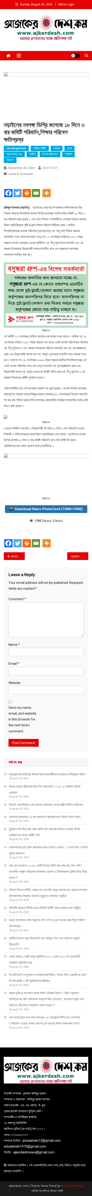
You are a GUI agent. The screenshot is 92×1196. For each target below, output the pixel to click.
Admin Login (66, 4)
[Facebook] (8, 189)
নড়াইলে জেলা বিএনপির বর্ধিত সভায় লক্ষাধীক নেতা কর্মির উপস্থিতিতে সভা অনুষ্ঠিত (79, 556)
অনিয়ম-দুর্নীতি (39, 148)
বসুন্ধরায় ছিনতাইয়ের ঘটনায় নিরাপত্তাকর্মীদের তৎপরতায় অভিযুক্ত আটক (47, 774)
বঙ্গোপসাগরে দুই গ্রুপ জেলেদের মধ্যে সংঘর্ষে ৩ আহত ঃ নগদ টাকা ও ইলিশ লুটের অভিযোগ (48, 850)
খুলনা (69, 148)
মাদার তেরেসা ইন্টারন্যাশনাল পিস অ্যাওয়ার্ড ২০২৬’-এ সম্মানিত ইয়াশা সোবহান (44, 789)
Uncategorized (16, 148)
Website (14, 683)
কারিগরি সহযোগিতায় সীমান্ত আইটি (47, 1190)
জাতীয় (32, 154)
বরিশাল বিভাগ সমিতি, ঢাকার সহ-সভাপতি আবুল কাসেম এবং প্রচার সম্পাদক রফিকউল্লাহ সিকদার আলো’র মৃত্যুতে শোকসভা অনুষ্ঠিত (48, 893)
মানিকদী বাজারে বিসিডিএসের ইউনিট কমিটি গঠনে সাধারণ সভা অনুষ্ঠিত (45, 908)
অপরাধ (57, 148)
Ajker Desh (50, 168)
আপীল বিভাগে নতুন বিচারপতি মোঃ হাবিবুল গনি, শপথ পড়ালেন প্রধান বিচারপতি (44, 941)
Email (13, 663)
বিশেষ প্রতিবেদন (50, 154)
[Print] (27, 189)
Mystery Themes (72, 1186)
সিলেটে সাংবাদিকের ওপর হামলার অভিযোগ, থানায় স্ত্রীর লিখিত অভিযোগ (46, 805)
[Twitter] (17, 189)
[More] (46, 189)
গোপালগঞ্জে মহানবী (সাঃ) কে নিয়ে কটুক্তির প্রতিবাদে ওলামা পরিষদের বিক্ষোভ (17, 556)
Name (14, 645)
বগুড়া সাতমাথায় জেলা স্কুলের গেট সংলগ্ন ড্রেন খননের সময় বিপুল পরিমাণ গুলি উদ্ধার (47, 923)
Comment (17, 599)
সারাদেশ (10, 160)
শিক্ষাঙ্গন (68, 154)
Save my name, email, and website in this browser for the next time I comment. (22, 719)
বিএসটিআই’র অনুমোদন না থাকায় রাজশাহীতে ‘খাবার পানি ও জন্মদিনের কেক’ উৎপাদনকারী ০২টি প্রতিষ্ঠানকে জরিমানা (48, 978)
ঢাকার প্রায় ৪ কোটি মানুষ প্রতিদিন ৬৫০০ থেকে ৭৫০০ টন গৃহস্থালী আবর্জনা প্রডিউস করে (44, 959)
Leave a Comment (20, 174)
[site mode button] (75, 55)
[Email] (36, 189)
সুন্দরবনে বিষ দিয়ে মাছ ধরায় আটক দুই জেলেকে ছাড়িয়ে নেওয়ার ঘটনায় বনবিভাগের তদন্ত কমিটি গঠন (44, 832)
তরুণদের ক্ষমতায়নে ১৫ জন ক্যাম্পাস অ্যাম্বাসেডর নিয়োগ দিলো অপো (44, 817)
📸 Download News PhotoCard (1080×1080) (46, 509)
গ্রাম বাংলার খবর (14, 154)
